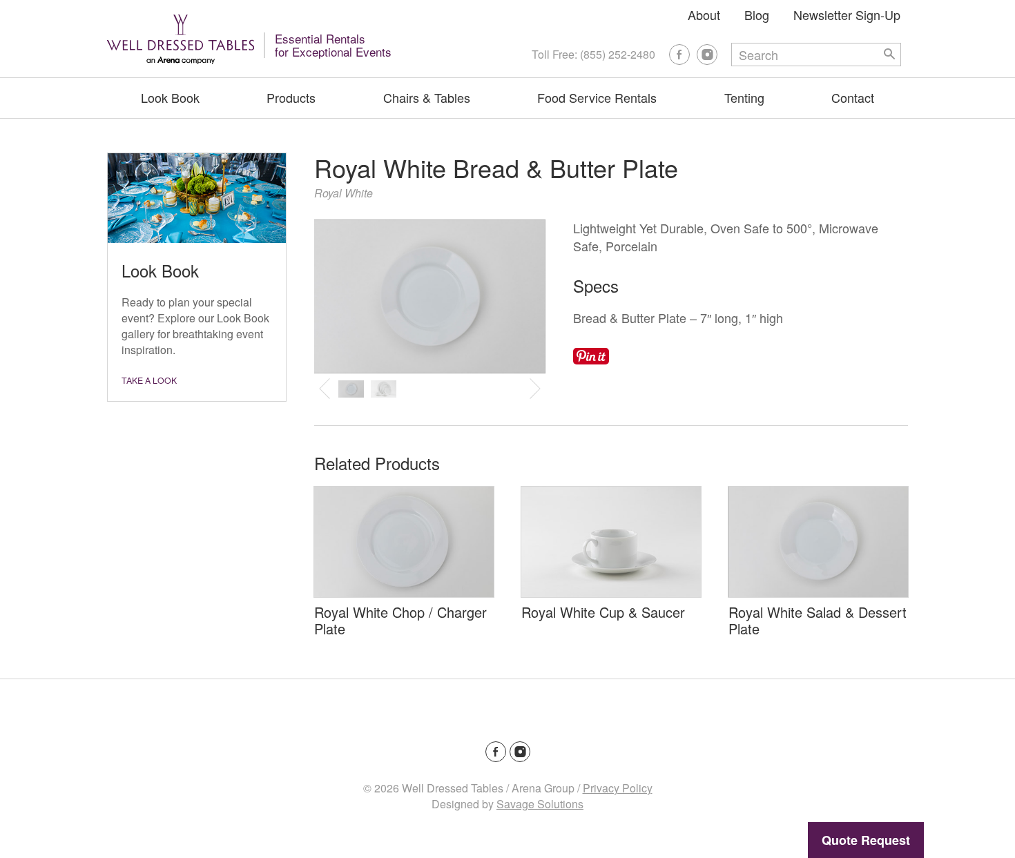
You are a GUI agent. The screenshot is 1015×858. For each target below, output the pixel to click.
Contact (852, 97)
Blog (756, 14)
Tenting (744, 97)
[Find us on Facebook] (679, 54)
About (704, 14)
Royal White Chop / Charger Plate (400, 620)
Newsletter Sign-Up (846, 14)
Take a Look (149, 380)
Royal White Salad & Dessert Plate (817, 620)
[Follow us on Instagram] (707, 54)
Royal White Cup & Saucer (603, 612)
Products (291, 97)
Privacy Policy (617, 788)
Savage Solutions (539, 804)
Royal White (343, 193)
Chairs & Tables (426, 97)
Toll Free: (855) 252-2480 (593, 54)
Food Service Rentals (597, 97)
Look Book (170, 97)
